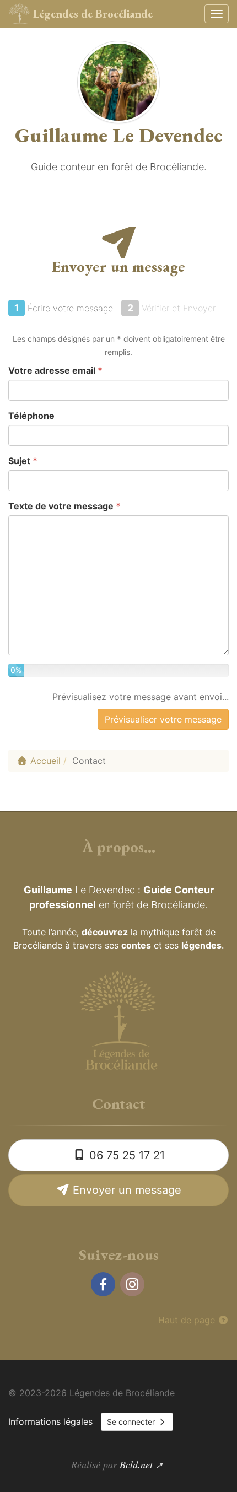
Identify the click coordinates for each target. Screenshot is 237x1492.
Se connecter (132, 1421)
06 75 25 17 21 (125, 1155)
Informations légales (50, 1421)
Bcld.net (136, 1464)
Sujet (22, 460)
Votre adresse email (55, 370)
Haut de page (188, 1320)
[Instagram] (132, 1284)
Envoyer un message (125, 1190)
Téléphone (31, 415)
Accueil (44, 760)
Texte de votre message (64, 505)
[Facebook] (103, 1284)
